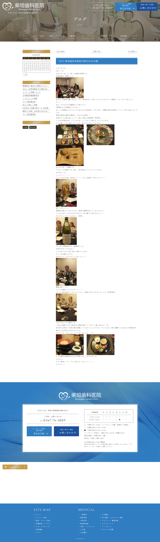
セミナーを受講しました (32, 92)
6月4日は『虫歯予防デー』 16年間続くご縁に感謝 (41, 108)
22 (44, 66)
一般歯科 (83, 514)
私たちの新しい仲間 (30, 105)
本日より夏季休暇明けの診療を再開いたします (40, 89)
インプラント (107, 526)
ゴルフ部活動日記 (29, 101)
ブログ (38, 532)
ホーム (38, 514)
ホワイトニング (107, 523)
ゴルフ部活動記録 (29, 114)
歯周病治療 (84, 523)
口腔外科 (83, 520)
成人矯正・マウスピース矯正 (112, 517)
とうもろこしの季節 (30, 98)
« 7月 (25, 74)
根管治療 (83, 517)
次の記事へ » (132, 51)
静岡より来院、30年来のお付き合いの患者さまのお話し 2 (44, 111)
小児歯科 (83, 532)
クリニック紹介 (41, 517)
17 (24, 66)
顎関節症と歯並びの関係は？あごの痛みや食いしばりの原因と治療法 (48, 86)
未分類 (25, 127)
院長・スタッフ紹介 (43, 520)
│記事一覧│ (97, 51)
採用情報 (39, 529)
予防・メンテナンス (87, 526)
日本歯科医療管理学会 (31, 95)
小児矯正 (105, 514)
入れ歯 (82, 529)
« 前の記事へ (60, 51)
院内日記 (33, 127)
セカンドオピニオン (43, 526)
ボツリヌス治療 (107, 529)
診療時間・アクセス (43, 523)
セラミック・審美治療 (110, 520)
